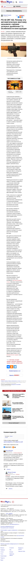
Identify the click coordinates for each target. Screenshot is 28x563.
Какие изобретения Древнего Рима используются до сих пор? (18, 410)
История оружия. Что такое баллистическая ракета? (18, 417)
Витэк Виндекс (9, 450)
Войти (21, 2)
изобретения (19, 363)
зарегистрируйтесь (8, 441)
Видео (2, 560)
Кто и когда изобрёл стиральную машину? (18, 403)
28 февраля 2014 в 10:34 (10, 474)
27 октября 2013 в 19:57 (8, 452)
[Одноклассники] (20, 17)
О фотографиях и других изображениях (9, 530)
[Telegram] (22, 17)
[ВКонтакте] (18, 17)
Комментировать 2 (14, 370)
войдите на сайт (19, 441)
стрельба (13, 361)
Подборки (3, 549)
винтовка (11, 359)
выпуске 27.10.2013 (16, 384)
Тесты (2, 553)
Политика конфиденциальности (7, 526)
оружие (9, 363)
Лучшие (6, 437)
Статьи (2, 551)
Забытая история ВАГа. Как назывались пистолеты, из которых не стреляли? (18, 396)
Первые (11, 436)
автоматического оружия (13, 354)
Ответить (8, 469)
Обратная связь (21, 551)
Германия (18, 361)
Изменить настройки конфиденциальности (10, 543)
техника (13, 363)
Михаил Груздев (12, 472)
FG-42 (2, 31)
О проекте (11, 547)
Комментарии (3, 555)
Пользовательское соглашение (7, 527)
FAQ (10, 549)
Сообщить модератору (17, 452)
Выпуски (2, 547)
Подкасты (3, 557)
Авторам (11, 551)
